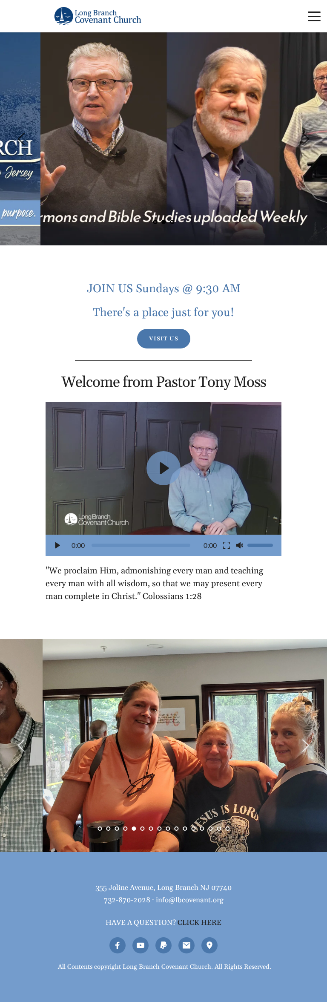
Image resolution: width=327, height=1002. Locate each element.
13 (202, 828)
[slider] (141, 545)
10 (176, 828)
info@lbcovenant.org (190, 900)
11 (185, 828)
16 (227, 828)
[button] (314, 16)
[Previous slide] (22, 139)
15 (219, 828)
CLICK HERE (199, 922)
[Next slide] (305, 139)
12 (193, 828)
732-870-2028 (127, 900)
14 (210, 828)
